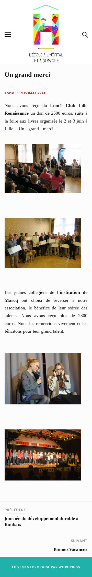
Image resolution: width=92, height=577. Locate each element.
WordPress (69, 567)
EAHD (9, 92)
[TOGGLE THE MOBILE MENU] (8, 35)
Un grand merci (27, 74)
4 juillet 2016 (33, 92)
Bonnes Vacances (70, 549)
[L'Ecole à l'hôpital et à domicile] (46, 62)
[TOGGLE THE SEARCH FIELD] (84, 35)
